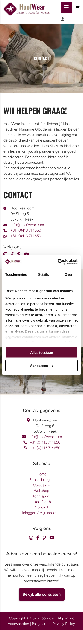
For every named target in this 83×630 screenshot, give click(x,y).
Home (42, 474)
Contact (41, 507)
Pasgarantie (41, 623)
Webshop (41, 490)
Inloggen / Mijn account (41, 513)
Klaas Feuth (41, 501)
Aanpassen (39, 365)
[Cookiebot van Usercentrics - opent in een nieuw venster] (58, 262)
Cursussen (41, 485)
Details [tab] (43, 274)
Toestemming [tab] (16, 274)
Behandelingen (41, 479)
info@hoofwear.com (27, 225)
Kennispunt (41, 496)
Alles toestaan (41, 352)
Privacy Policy (64, 623)
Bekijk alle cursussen (42, 594)
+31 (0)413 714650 (25, 230)
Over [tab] (68, 274)
